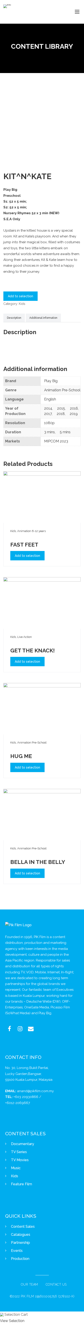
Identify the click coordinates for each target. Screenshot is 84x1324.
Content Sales (23, 1226)
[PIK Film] (7, 6)
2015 (61, 408)
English (50, 399)
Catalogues (20, 1234)
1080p (49, 423)
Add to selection (20, 296)
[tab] (14, 318)
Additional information (43, 317)
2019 (74, 414)
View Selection (12, 1321)
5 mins (65, 432)
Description (14, 317)
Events (17, 1251)
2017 (48, 414)
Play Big (51, 381)
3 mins (49, 432)
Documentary (22, 1144)
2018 (61, 414)
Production (20, 1259)
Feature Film (21, 1184)
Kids (22, 304)
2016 (74, 408)
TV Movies (20, 1160)
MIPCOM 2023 (56, 441)
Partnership (20, 1242)
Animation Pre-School (62, 390)
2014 (48, 408)
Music (16, 1168)
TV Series (19, 1152)
